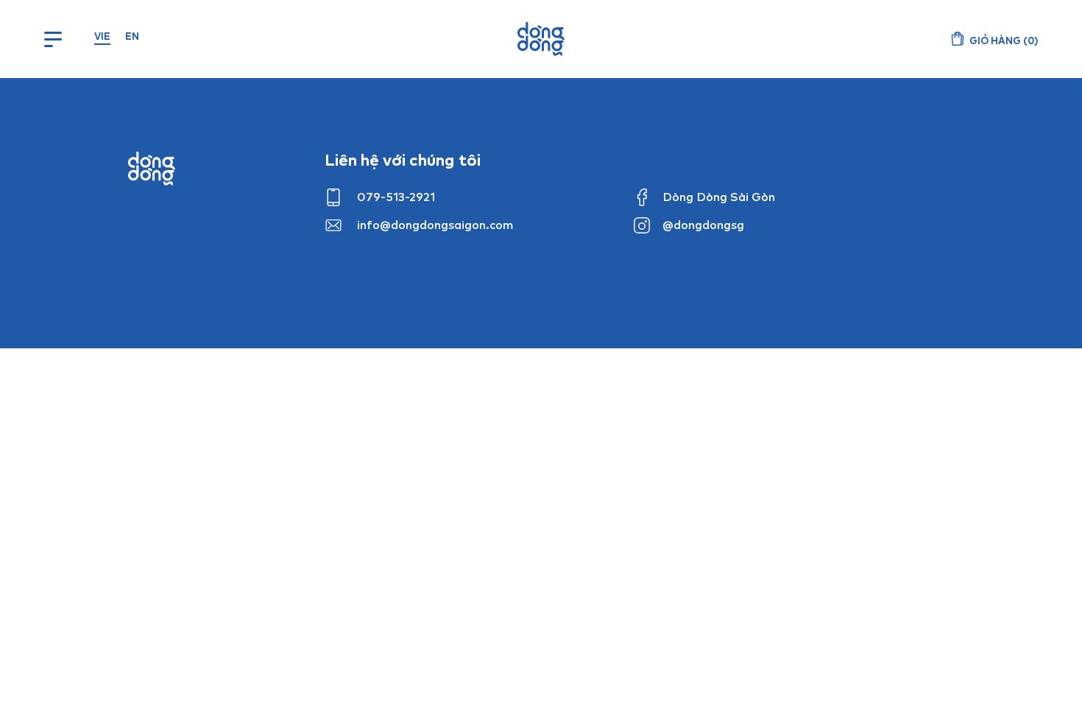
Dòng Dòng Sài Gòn (718, 196)
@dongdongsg (703, 224)
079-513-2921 (396, 196)
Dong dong (151, 169)
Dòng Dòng (541, 39)
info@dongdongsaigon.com (435, 224)
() (1003, 40)
